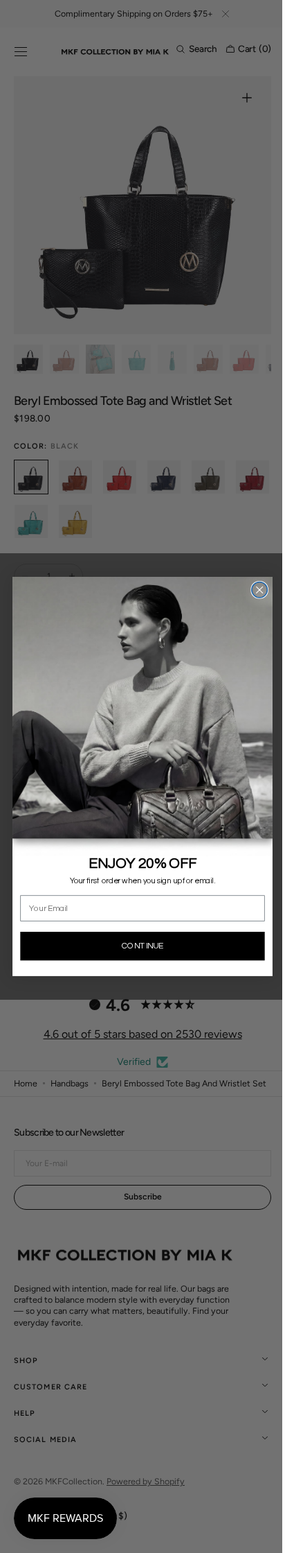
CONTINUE (137, 946)
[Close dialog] (254, 590)
